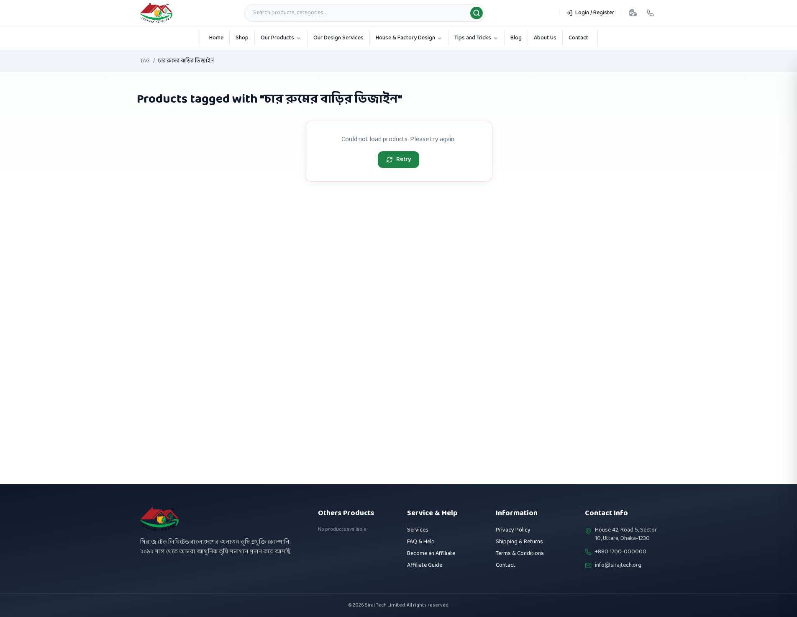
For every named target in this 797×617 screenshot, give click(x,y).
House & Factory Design (405, 38)
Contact (578, 38)
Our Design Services (338, 38)
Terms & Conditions (520, 553)
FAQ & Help (421, 542)
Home (216, 38)
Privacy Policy (513, 530)
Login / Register (594, 13)
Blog (516, 38)
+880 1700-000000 (620, 552)
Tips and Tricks (472, 38)
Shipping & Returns (519, 542)
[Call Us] (650, 13)
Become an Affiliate (431, 553)
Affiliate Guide (424, 565)
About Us (545, 38)
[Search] (476, 13)
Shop (242, 38)
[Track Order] (633, 13)
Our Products (277, 38)
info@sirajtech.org (618, 565)
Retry (403, 159)
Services (417, 530)
